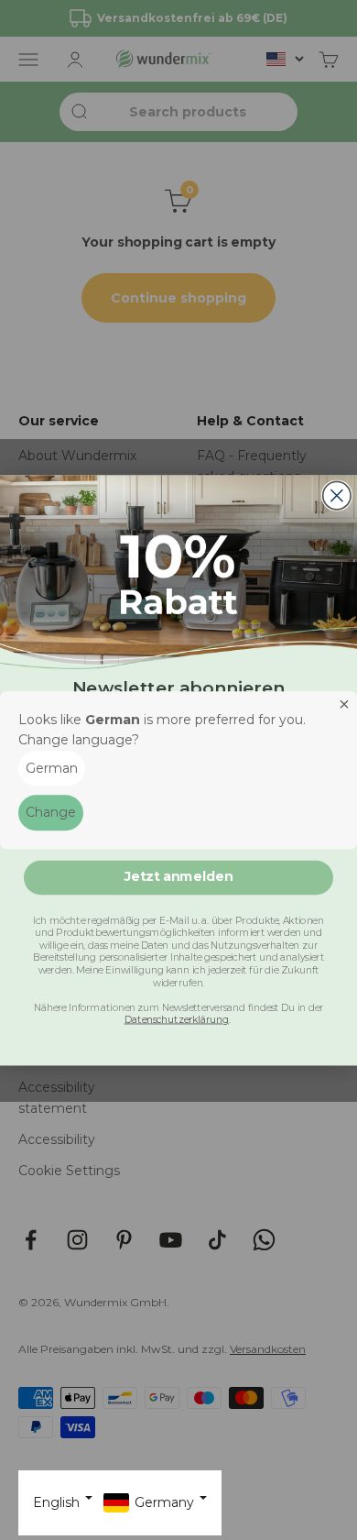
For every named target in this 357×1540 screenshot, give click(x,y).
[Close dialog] (337, 495)
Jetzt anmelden (178, 876)
